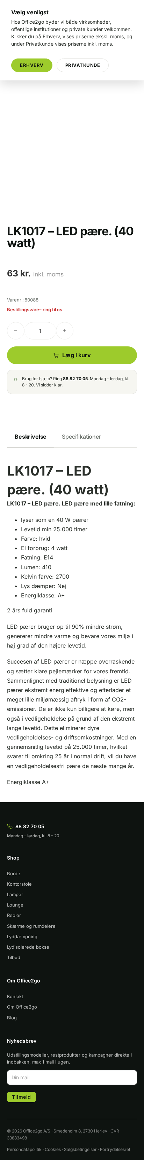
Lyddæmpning (22, 936)
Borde (13, 873)
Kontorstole (19, 884)
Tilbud (13, 957)
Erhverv (32, 65)
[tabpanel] (72, 624)
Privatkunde (82, 65)
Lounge (15, 905)
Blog (12, 1017)
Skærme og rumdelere (31, 926)
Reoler (14, 915)
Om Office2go (22, 1007)
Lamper (15, 894)
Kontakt (15, 996)
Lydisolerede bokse (28, 947)
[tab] (30, 437)
